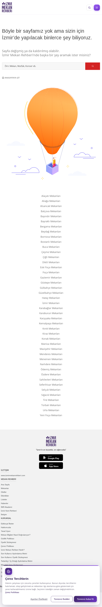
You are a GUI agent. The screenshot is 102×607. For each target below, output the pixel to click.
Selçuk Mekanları (51, 389)
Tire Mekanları (51, 400)
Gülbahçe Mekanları (51, 287)
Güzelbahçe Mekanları (51, 292)
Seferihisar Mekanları (51, 384)
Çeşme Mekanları (51, 252)
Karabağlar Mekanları (51, 308)
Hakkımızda (6, 527)
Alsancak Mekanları (51, 206)
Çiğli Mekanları (51, 257)
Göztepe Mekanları (51, 282)
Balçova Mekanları (51, 211)
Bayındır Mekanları (51, 216)
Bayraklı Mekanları (51, 221)
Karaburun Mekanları (51, 313)
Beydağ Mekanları (51, 231)
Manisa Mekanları (51, 343)
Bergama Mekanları (51, 226)
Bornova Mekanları (51, 236)
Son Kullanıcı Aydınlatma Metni (14, 554)
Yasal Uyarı (5, 531)
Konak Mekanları (51, 338)
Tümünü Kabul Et (85, 599)
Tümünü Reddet (62, 599)
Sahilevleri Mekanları (51, 379)
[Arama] (89, 8)
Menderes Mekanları (51, 354)
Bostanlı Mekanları (51, 241)
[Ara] (92, 66)
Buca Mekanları (51, 246)
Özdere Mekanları (51, 374)
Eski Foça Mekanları (51, 267)
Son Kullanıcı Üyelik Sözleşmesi (14, 557)
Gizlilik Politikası (7, 538)
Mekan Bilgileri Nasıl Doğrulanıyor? (15, 535)
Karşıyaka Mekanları (51, 318)
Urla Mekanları (51, 410)
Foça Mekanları (51, 272)
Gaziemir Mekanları (51, 277)
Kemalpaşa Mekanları (51, 323)
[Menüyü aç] (97, 8)
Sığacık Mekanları (51, 394)
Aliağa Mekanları (51, 201)
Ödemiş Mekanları (51, 369)
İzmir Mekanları (51, 303)
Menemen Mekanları (51, 359)
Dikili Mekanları (51, 262)
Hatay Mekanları (51, 297)
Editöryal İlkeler (7, 524)
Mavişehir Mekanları (51, 348)
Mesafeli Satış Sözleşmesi (12, 565)
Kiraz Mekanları (51, 333)
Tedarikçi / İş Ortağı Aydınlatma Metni (16, 561)
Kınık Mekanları (51, 328)
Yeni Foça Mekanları (51, 415)
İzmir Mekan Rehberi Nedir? (13, 550)
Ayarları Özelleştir (39, 599)
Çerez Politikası (7, 546)
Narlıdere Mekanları (51, 364)
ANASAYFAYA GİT (12, 77)
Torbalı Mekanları (51, 405)
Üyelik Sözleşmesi (8, 542)
